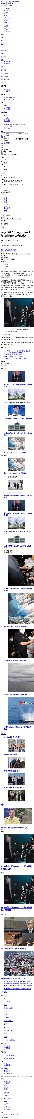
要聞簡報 (7, 1049)
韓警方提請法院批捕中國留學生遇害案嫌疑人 (18, 983)
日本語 (6, 1089)
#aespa (2, 135)
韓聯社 (3, 137)
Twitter (6, 29)
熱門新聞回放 (5, 73)
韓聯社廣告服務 (9, 99)
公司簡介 (7, 117)
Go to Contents (5, 1)
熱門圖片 (3, 734)
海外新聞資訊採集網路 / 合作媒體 (14, 124)
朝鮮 (2, 53)
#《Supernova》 (9, 135)
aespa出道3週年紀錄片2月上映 (13, 356)
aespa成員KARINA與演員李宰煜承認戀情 (17, 358)
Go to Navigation (14, 1)
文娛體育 (3, 50)
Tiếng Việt (7, 1095)
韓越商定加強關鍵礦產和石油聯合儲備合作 (17, 989)
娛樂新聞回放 (5, 76)
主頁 (2, 992)
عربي (5, 1090)
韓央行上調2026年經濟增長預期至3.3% (13, 978)
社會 (2, 47)
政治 (2, 40)
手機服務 (7, 107)
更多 (2, 732)
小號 (7, 264)
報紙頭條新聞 (5, 79)
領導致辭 (7, 121)
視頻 (2, 67)
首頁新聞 (3, 914)
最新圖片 (7, 61)
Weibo (6, 25)
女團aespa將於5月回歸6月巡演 (13, 354)
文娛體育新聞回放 (9, 1040)
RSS (5, 105)
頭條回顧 (3, 70)
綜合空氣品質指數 (6, 154)
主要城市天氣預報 (9, 97)
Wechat (6, 26)
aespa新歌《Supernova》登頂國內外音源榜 (17, 351)
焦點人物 (7, 89)
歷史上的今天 (5, 83)
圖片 (2, 60)
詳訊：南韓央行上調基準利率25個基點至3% (14, 948)
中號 (7, 266)
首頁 (5, 115)
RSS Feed (7, 31)
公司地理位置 (8, 126)
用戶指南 (7, 128)
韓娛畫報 (7, 63)
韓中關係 (3, 56)
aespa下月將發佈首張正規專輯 (13, 353)
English (6, 1087)
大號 (7, 268)
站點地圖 (7, 109)
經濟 (2, 44)
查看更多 (6, 144)
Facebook (7, 28)
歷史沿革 (7, 122)
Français (6, 1094)
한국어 (6, 1085)
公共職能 (7, 119)
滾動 (2, 37)
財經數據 (7, 91)
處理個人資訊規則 (6, 1098)
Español (6, 1092)
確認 (2, 227)
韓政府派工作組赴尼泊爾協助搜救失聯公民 (14, 828)
